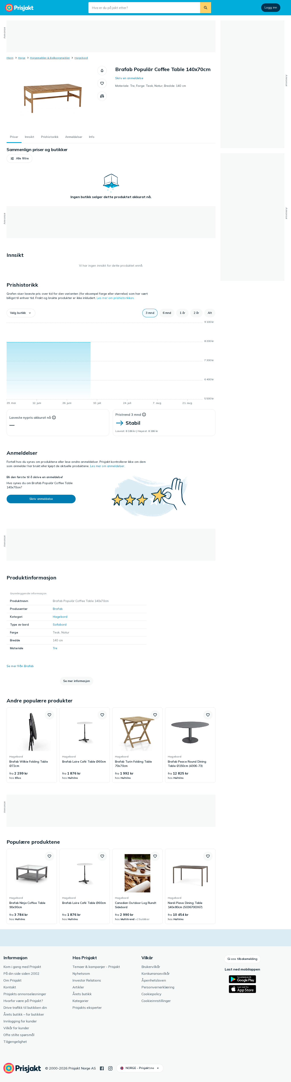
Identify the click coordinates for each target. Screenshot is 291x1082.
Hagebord (81, 57)
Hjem (10, 57)
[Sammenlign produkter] (102, 96)
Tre (55, 648)
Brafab (58, 609)
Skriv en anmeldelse (129, 78)
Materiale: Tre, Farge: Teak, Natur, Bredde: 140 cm (150, 86)
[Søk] (205, 7)
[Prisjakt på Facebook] (101, 1068)
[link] (32, 745)
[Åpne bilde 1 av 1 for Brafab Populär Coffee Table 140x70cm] (52, 98)
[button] (102, 70)
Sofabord (59, 624)
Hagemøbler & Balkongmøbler (50, 57)
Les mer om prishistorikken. (116, 298)
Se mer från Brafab (20, 666)
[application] (111, 363)
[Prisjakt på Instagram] (110, 1068)
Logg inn (271, 7)
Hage (21, 57)
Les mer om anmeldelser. (107, 466)
